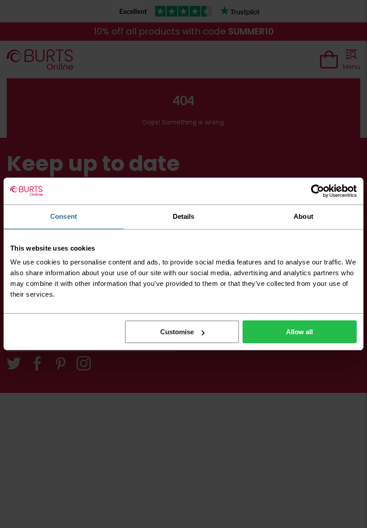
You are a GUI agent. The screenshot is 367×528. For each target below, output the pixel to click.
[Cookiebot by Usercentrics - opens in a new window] (317, 191)
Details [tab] (184, 216)
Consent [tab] (63, 216)
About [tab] (303, 216)
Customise (177, 332)
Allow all (299, 332)
